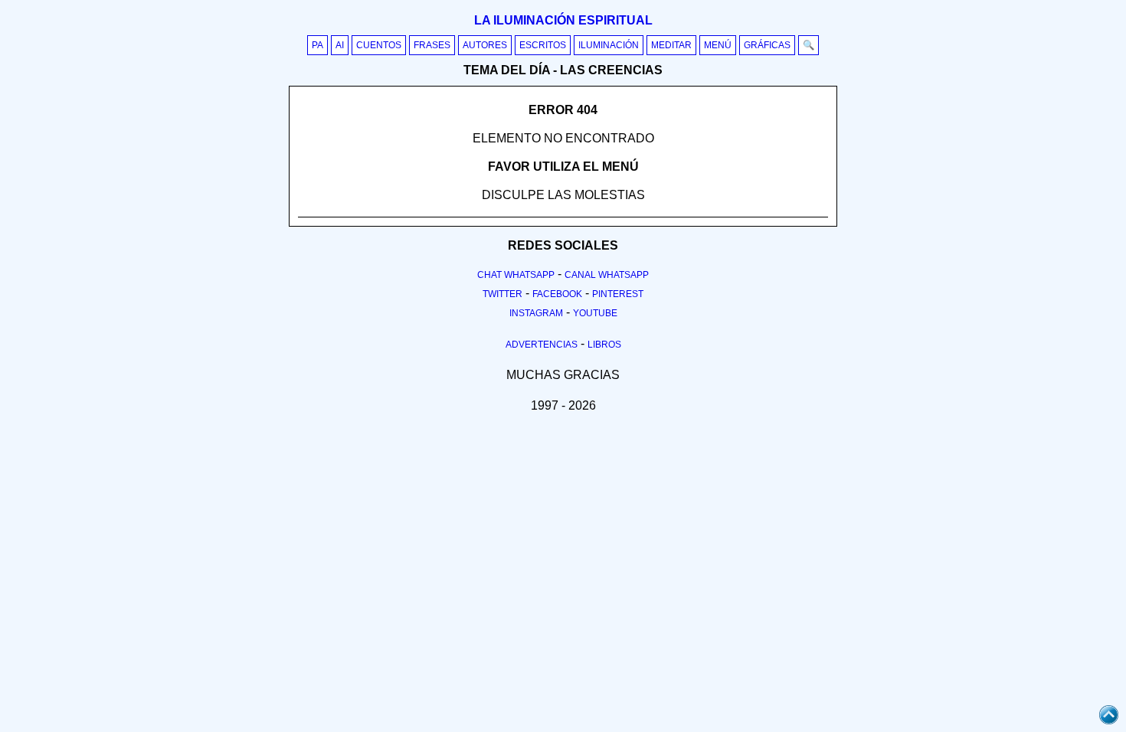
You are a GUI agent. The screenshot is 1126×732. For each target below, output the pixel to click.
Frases (432, 45)
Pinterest (617, 294)
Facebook (557, 294)
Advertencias (542, 344)
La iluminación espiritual (563, 20)
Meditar (671, 45)
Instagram (536, 313)
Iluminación (608, 45)
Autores (485, 45)
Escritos (542, 45)
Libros (604, 344)
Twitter (502, 294)
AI (340, 45)
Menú (718, 45)
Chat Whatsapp (516, 275)
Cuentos (378, 45)
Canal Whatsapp (607, 275)
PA (317, 45)
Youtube (595, 313)
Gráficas (767, 45)
